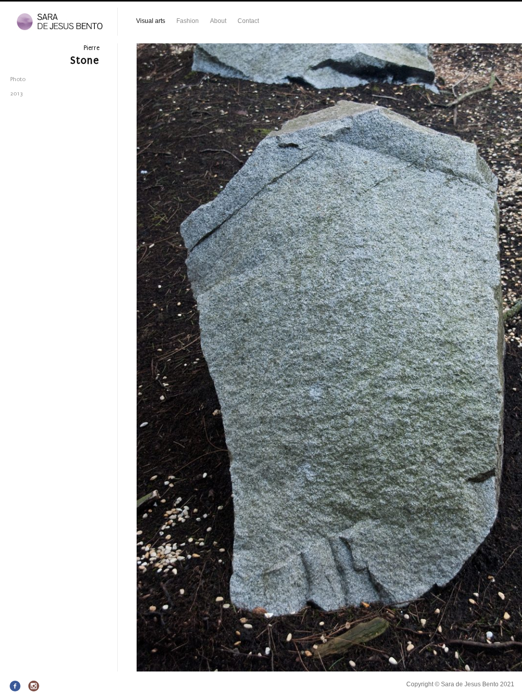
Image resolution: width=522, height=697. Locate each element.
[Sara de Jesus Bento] (58, 22)
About (218, 20)
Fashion (187, 20)
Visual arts (150, 20)
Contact (248, 20)
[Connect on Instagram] (34, 686)
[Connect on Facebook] (15, 686)
